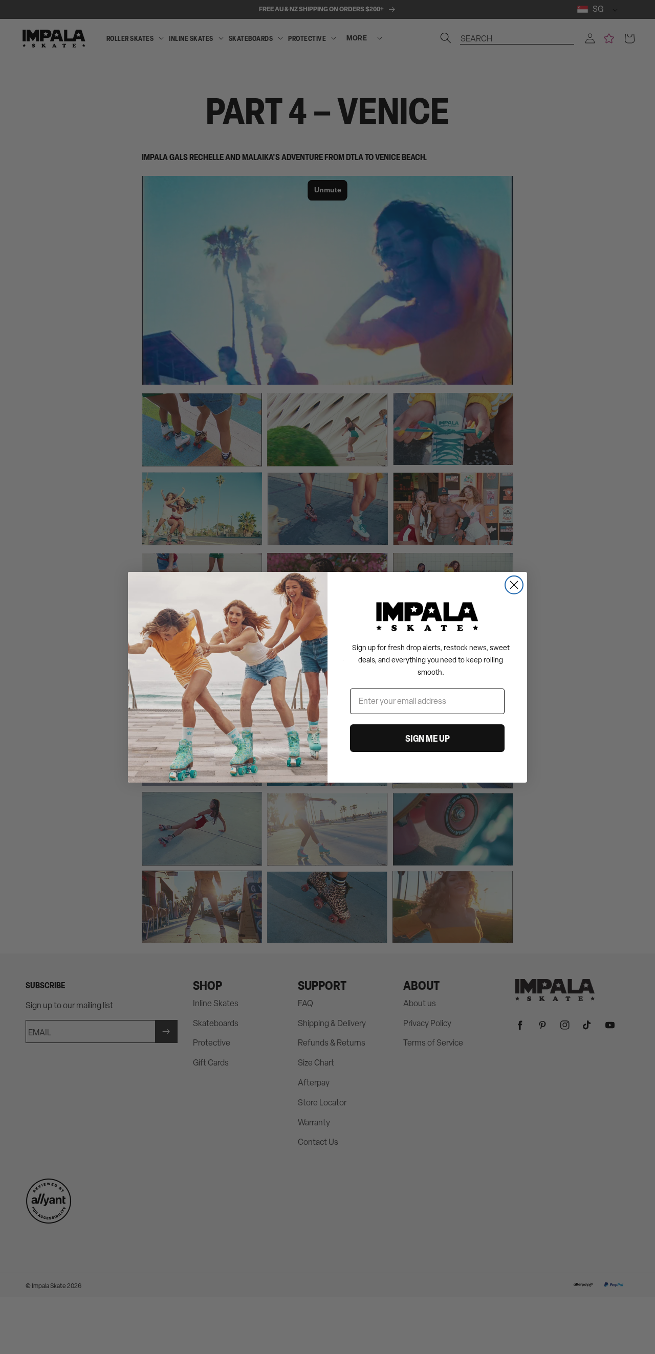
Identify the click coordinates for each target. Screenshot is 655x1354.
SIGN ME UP (427, 738)
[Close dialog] (514, 585)
